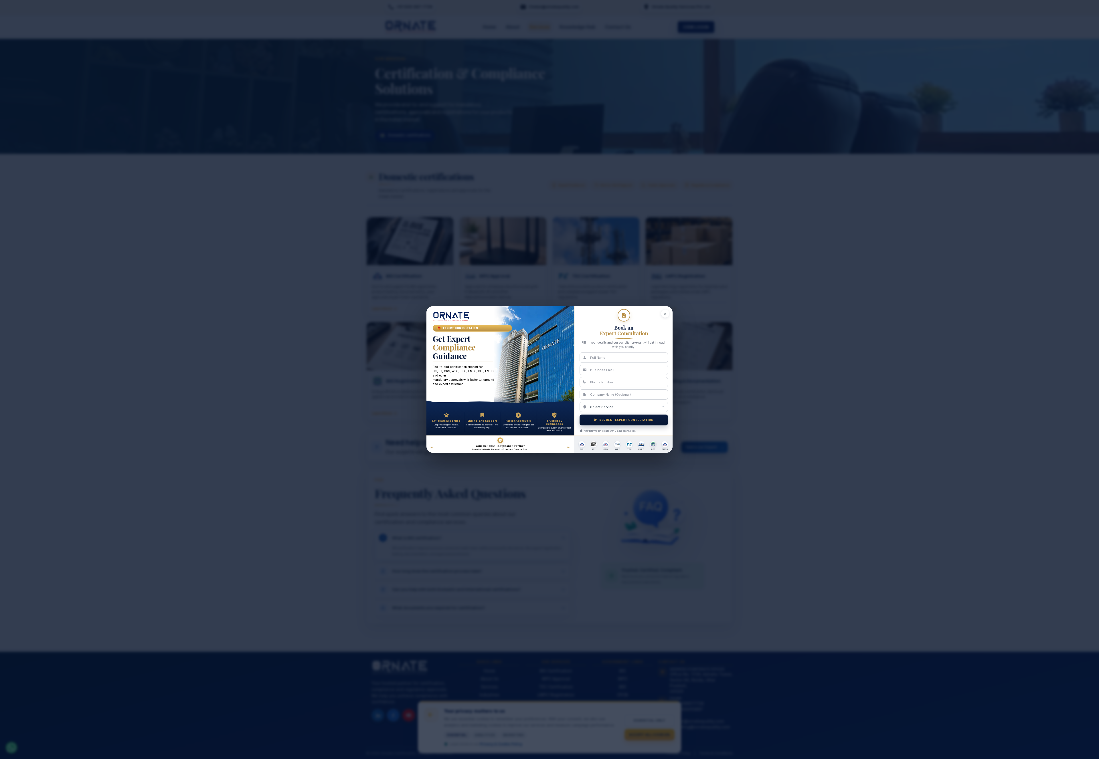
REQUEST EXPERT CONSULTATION (626, 419)
